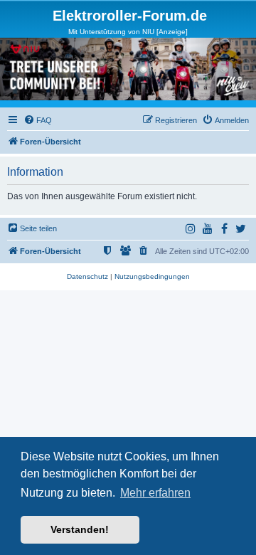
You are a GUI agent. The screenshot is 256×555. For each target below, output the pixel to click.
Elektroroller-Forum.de (130, 15)
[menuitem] (37, 120)
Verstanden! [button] (79, 529)
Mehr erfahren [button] (155, 493)
